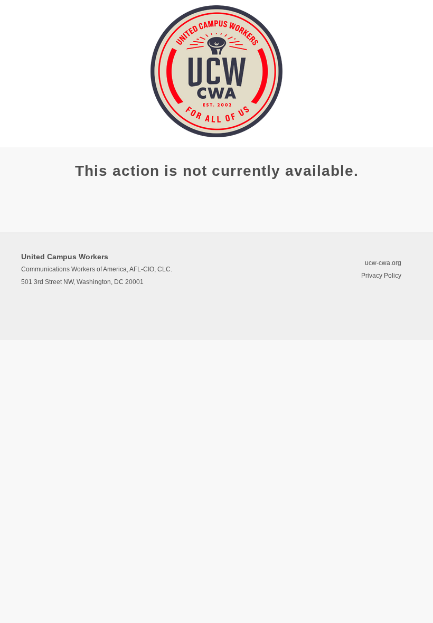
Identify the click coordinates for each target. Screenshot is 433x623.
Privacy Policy (381, 275)
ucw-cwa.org (383, 263)
